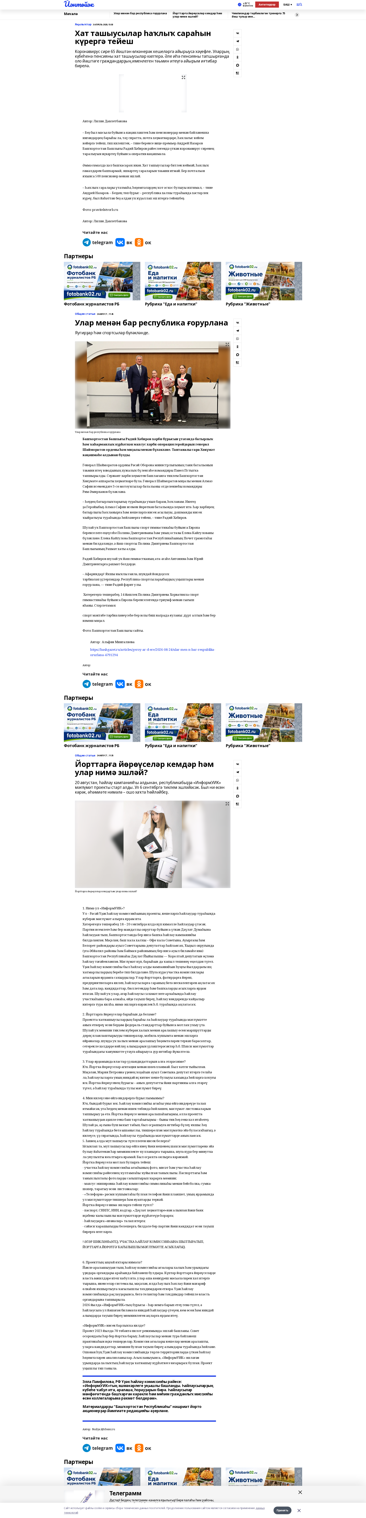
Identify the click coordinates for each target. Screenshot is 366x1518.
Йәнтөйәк (78, 4)
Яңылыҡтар (83, 24)
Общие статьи (85, 314)
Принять (282, 1510)
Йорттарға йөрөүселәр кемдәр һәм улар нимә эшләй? (197, 15)
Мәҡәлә (71, 14)
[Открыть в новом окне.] (98, 242)
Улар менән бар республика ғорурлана (140, 13)
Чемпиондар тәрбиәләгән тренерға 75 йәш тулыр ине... (258, 15)
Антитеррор (267, 4)
